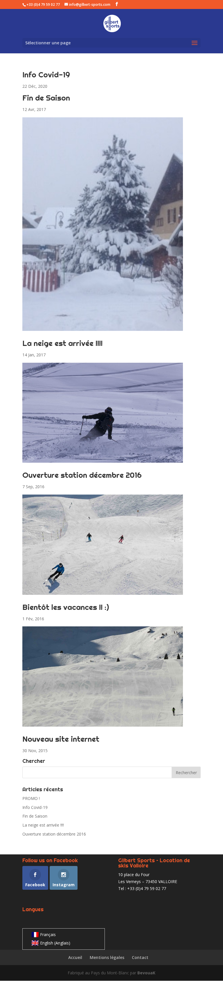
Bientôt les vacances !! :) (65, 607)
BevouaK (146, 972)
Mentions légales (107, 957)
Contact (140, 957)
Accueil (75, 957)
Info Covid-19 (46, 74)
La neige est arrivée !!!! (62, 343)
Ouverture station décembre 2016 (82, 475)
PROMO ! (31, 798)
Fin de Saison (46, 98)
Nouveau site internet (60, 739)
